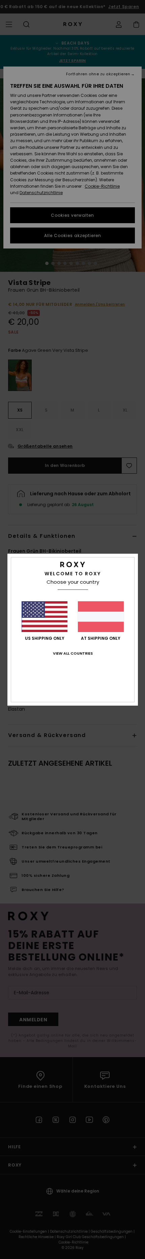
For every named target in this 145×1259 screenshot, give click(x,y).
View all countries (73, 653)
